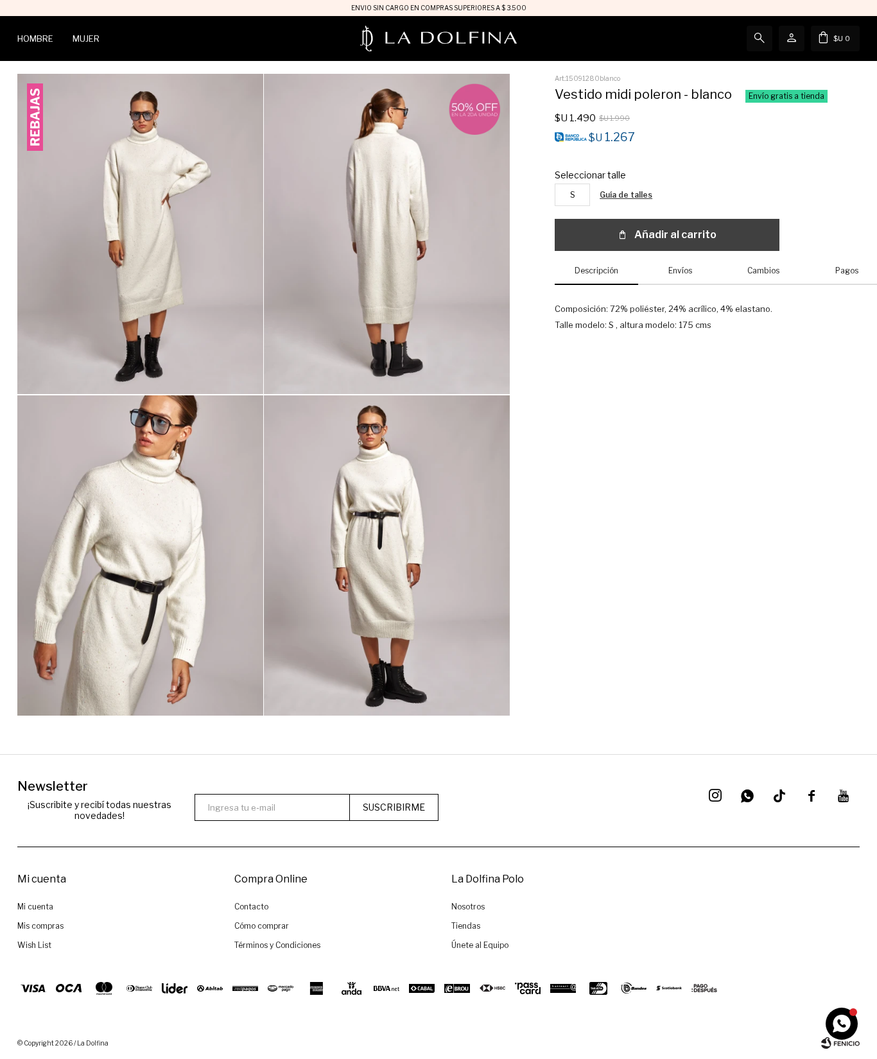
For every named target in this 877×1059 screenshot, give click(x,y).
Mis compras (40, 926)
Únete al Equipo (479, 945)
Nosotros (468, 906)
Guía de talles (626, 195)
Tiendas (465, 926)
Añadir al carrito (675, 234)
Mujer (86, 38)
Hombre (35, 38)
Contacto (251, 906)
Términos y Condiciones (277, 945)
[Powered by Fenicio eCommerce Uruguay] (840, 1043)
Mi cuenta (35, 906)
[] (779, 796)
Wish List (34, 945)
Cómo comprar (261, 926)
